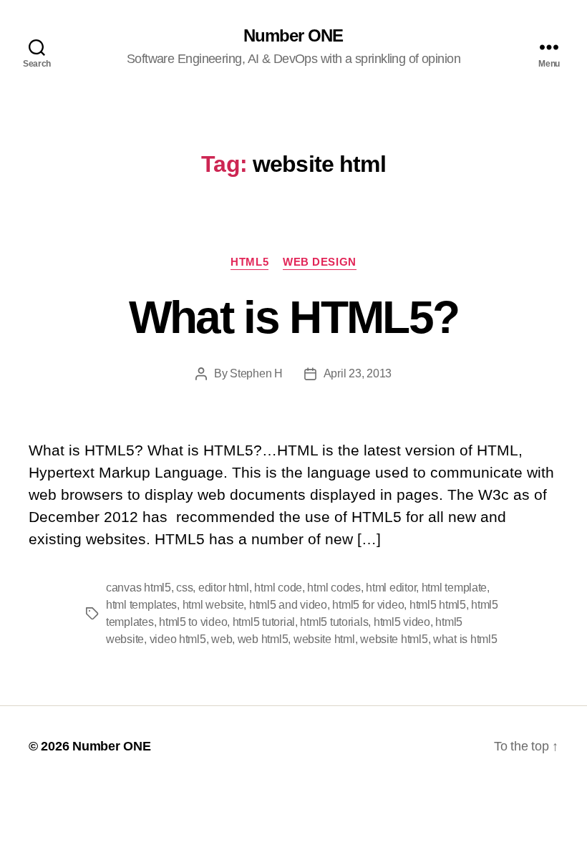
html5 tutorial (264, 622)
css (184, 587)
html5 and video (288, 605)
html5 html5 (437, 605)
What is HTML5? (294, 317)
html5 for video (368, 605)
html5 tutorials (334, 622)
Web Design (319, 262)
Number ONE (293, 35)
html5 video (402, 622)
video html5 (178, 639)
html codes (333, 587)
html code (278, 587)
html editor (391, 587)
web (221, 639)
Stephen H (256, 373)
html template (454, 587)
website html (324, 639)
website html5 (394, 639)
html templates (141, 605)
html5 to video (193, 622)
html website (213, 605)
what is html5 (465, 639)
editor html (223, 587)
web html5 (263, 639)
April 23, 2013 (358, 373)
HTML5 (249, 262)
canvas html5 (138, 587)
